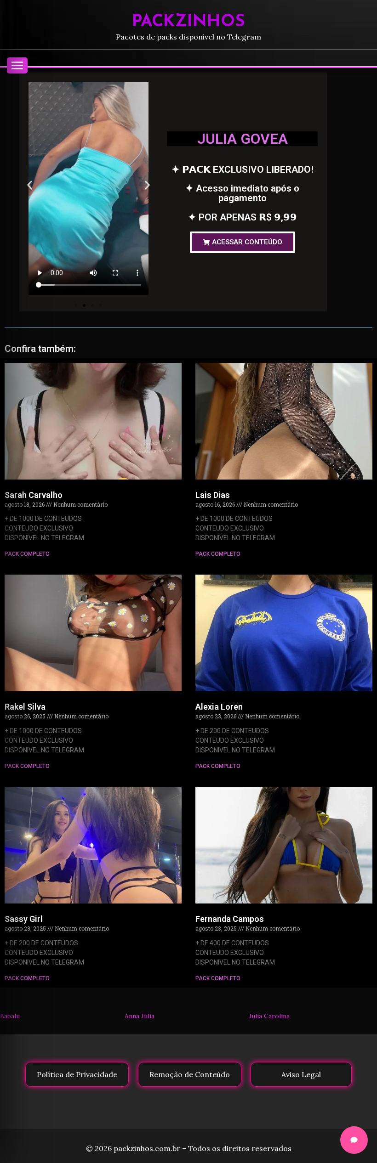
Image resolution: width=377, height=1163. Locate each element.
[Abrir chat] (354, 1140)
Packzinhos (188, 21)
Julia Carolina (269, 1016)
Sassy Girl (24, 919)
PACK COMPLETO (27, 554)
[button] (29, 185)
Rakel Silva (25, 706)
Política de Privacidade (77, 1074)
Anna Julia (139, 1016)
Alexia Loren (219, 706)
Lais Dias (212, 495)
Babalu (10, 1016)
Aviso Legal (301, 1074)
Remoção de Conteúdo (189, 1074)
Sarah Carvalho (34, 495)
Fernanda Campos (229, 919)
